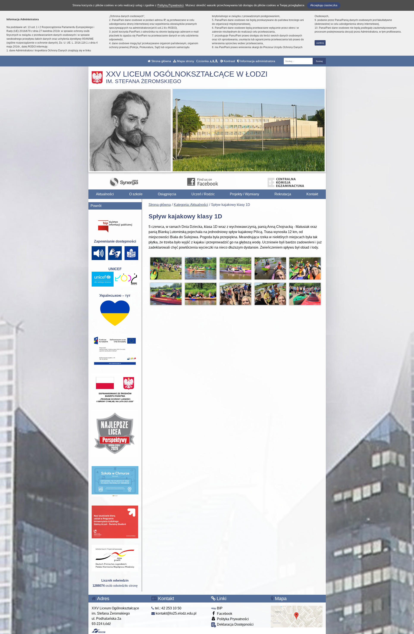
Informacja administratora (257, 61)
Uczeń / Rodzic (203, 194)
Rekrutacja (282, 194)
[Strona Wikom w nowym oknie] (98, 631)
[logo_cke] (286, 181)
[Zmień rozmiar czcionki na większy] (213, 61)
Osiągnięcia (167, 194)
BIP (219, 608)
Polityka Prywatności (232, 619)
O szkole (136, 194)
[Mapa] (297, 616)
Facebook (224, 613)
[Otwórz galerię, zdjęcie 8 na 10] (235, 294)
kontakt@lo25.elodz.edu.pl (175, 613)
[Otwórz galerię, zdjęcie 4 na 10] (270, 268)
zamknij (320, 43)
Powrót (96, 206)
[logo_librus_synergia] (124, 181)
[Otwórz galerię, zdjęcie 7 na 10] (200, 294)
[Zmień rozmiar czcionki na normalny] (211, 61)
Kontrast (229, 61)
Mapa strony (185, 61)
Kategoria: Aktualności (191, 205)
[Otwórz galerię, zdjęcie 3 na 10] (235, 268)
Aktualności (105, 194)
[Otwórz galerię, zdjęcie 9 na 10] (270, 294)
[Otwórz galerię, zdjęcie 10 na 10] (305, 294)
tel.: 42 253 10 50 (167, 608)
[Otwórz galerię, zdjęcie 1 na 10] (166, 268)
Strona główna (161, 61)
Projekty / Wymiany (244, 194)
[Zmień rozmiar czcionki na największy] (216, 61)
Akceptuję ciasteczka (323, 5)
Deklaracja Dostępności (235, 624)
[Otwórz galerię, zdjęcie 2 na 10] (200, 268)
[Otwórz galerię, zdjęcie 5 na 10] (305, 268)
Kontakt (312, 194)
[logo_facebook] (202, 181)
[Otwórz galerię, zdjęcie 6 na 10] (166, 294)
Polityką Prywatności (170, 5)
